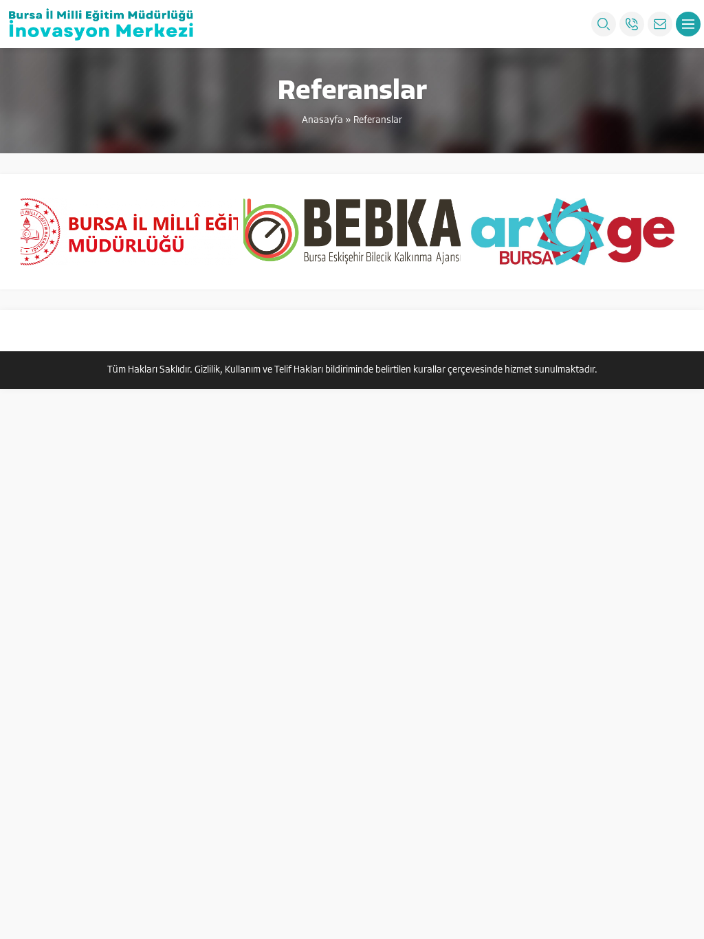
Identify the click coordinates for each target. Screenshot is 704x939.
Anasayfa (322, 120)
